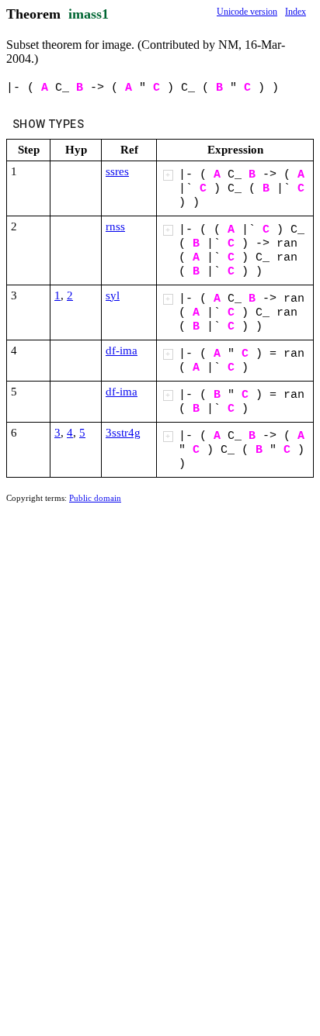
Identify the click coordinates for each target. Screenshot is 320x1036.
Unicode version (247, 11)
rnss (115, 226)
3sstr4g (123, 432)
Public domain (95, 497)
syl (113, 295)
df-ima (121, 350)
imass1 (88, 14)
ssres (117, 171)
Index (295, 11)
